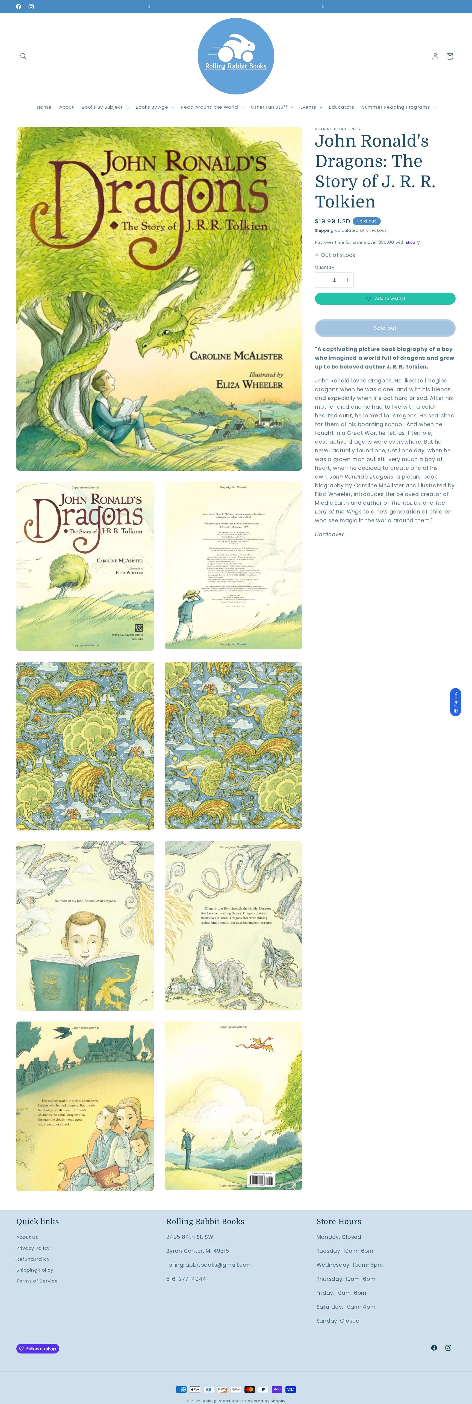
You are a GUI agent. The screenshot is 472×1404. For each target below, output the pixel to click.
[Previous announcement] (149, 6)
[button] (23, 56)
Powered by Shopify (265, 1400)
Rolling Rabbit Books (223, 1400)
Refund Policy (32, 1259)
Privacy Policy (33, 1248)
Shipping (324, 230)
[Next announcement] (323, 6)
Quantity (324, 267)
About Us (27, 1237)
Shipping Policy (34, 1270)
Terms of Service (37, 1281)
